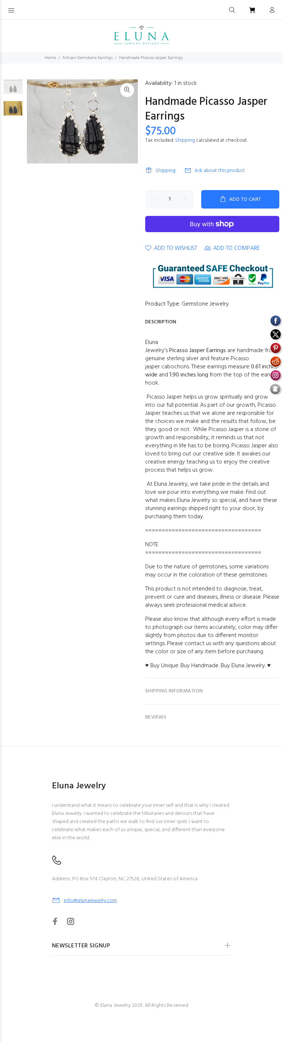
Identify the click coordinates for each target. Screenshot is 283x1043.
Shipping (185, 140)
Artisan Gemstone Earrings (87, 58)
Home (50, 58)
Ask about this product (220, 170)
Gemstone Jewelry (205, 304)
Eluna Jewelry (248, 666)
